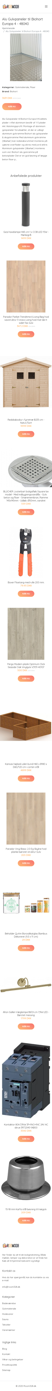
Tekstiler (6, 1324)
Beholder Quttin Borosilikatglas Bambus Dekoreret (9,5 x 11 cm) (26, 935)
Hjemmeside (8, 28)
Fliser (32, 87)
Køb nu (12, 106)
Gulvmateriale (22, 87)
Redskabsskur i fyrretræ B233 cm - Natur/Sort (26, 421)
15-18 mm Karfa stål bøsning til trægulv (26, 1209)
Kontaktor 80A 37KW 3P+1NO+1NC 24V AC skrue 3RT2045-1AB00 (26, 1126)
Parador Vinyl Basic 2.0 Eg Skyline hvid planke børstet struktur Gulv (26, 850)
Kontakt (6, 1354)
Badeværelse (9, 1303)
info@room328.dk (11, 1286)
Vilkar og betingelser (12, 1359)
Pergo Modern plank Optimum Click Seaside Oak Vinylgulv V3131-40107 (26, 666)
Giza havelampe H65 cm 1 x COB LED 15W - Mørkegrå (26, 233)
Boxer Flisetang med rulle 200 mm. (26, 582)
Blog (4, 1348)
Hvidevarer (7, 1314)
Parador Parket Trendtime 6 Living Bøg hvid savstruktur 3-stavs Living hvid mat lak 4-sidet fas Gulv (26, 319)
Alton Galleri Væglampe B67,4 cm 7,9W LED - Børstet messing (26, 1014)
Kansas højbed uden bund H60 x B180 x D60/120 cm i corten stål (26, 765)
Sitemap (6, 1370)
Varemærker (8, 1330)
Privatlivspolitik (9, 1364)
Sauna (5, 1319)
